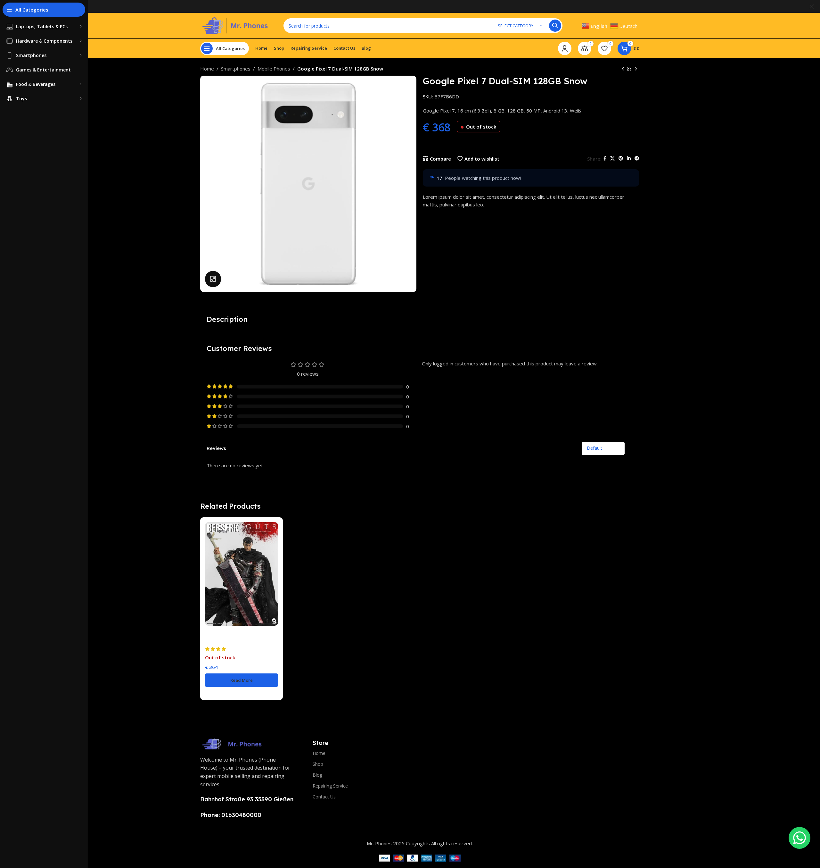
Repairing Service (330, 786)
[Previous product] (623, 69)
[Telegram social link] (637, 158)
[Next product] (636, 69)
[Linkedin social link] (629, 158)
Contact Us (324, 797)
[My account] (565, 48)
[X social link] (612, 158)
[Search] (555, 26)
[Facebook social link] (605, 158)
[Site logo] (235, 25)
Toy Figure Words (224, 640)
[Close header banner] (812, 6)
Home (207, 68)
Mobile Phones (274, 68)
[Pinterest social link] (621, 158)
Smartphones (235, 68)
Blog (317, 775)
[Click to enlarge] (213, 279)
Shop (318, 764)
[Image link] (232, 743)
